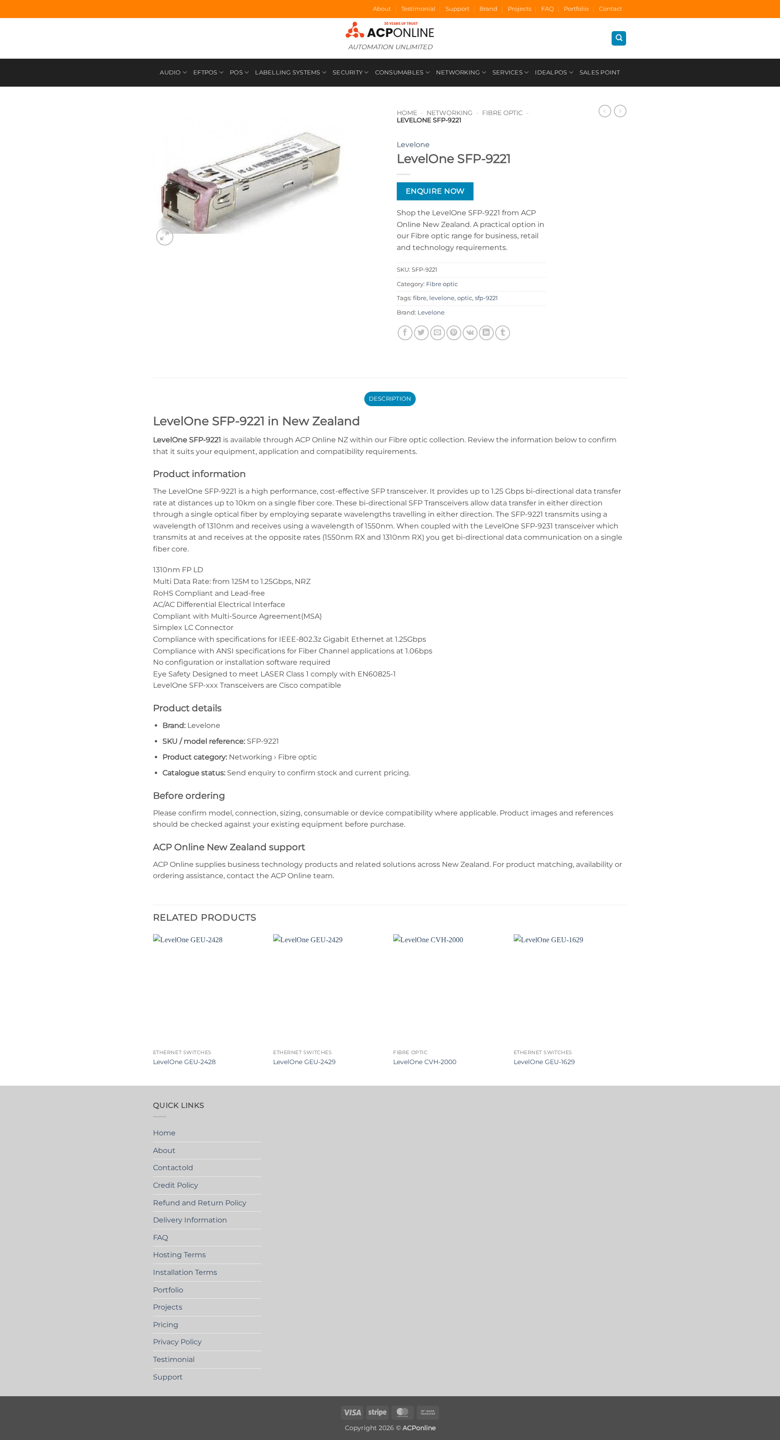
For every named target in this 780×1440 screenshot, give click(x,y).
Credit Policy (175, 1185)
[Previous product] (620, 111)
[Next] (624, 1009)
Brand (488, 8)
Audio (170, 72)
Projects (519, 8)
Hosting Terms (179, 1254)
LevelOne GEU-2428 (184, 1062)
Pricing (165, 1324)
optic (464, 298)
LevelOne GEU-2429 (304, 1062)
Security (347, 72)
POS (236, 72)
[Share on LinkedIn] (486, 332)
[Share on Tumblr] (502, 332)
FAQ (547, 8)
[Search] (619, 38)
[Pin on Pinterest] (453, 332)
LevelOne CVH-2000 (424, 1062)
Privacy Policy (177, 1342)
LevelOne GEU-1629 (544, 1062)
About (382, 8)
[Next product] (605, 111)
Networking (458, 72)
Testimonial (418, 8)
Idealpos (551, 72)
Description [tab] (390, 398)
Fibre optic (502, 112)
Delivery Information (190, 1220)
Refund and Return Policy (199, 1203)
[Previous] (153, 1009)
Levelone (413, 144)
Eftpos (205, 72)
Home (407, 112)
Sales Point (600, 72)
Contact (610, 8)
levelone (442, 298)
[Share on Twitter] (421, 332)
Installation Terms (185, 1272)
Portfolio (576, 8)
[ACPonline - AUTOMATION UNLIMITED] (390, 29)
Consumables (399, 72)
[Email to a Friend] (437, 332)
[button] (165, 236)
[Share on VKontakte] (470, 332)
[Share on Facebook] (405, 332)
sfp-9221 (486, 298)
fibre (420, 298)
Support (457, 8)
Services (507, 72)
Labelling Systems (287, 72)
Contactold (173, 1167)
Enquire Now (435, 191)
